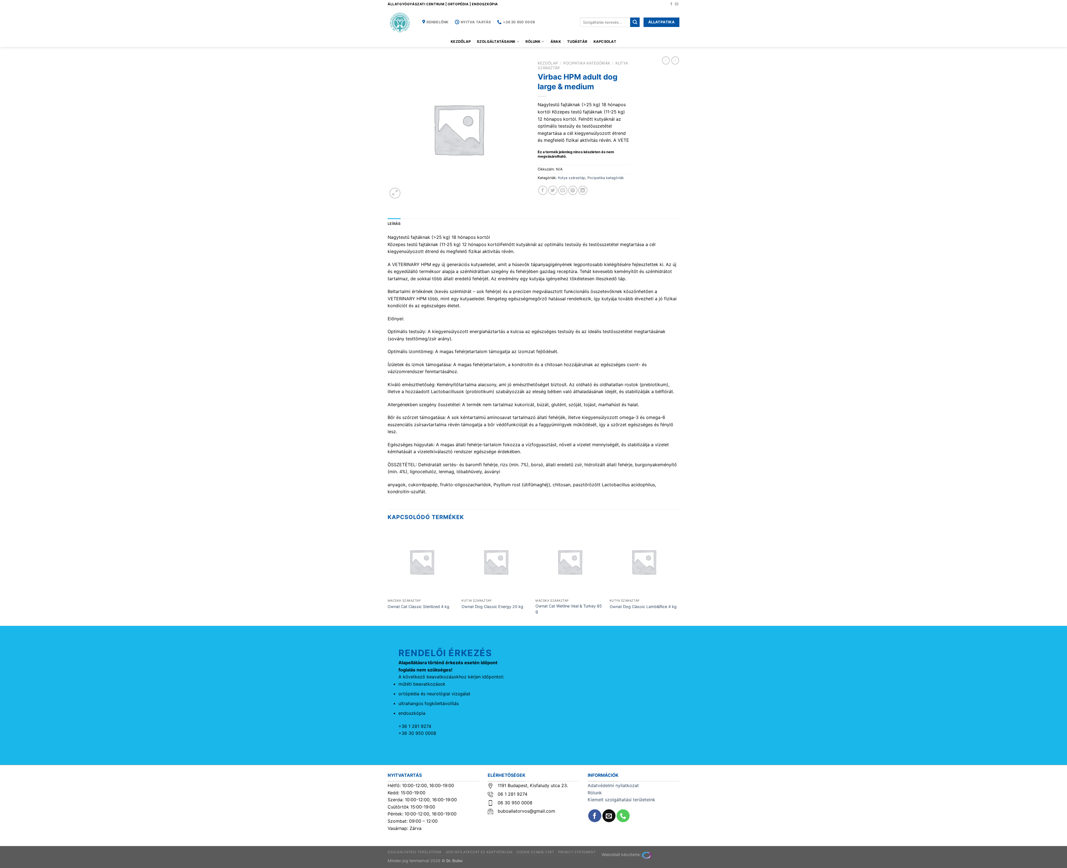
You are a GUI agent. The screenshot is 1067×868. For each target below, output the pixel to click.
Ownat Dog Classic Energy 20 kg (492, 606)
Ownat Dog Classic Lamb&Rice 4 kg (643, 606)
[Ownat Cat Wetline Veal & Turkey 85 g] (569, 561)
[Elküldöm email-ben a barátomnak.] (562, 190)
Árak (555, 41)
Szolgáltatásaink (496, 41)
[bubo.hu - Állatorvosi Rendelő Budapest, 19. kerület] (401, 22)
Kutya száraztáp (571, 178)
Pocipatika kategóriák (586, 63)
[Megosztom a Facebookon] (542, 190)
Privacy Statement (577, 852)
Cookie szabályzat (535, 852)
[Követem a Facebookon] (671, 4)
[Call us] (623, 815)
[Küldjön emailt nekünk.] (676, 4)
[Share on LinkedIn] (582, 190)
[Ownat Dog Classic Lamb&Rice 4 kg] (644, 561)
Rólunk (532, 41)
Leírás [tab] (394, 224)
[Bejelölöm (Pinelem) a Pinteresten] (572, 190)
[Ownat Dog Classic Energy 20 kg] (496, 561)
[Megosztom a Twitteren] (552, 190)
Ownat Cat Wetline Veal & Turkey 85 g (568, 609)
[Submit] (635, 22)
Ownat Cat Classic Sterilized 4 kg (418, 606)
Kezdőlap (461, 41)
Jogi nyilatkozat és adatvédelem (479, 852)
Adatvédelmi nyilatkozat (613, 785)
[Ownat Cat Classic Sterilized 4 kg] (422, 561)
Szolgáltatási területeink (415, 852)
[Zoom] (395, 193)
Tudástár (577, 41)
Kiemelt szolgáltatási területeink (621, 799)
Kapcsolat (605, 41)
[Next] (678, 576)
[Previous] (388, 576)
